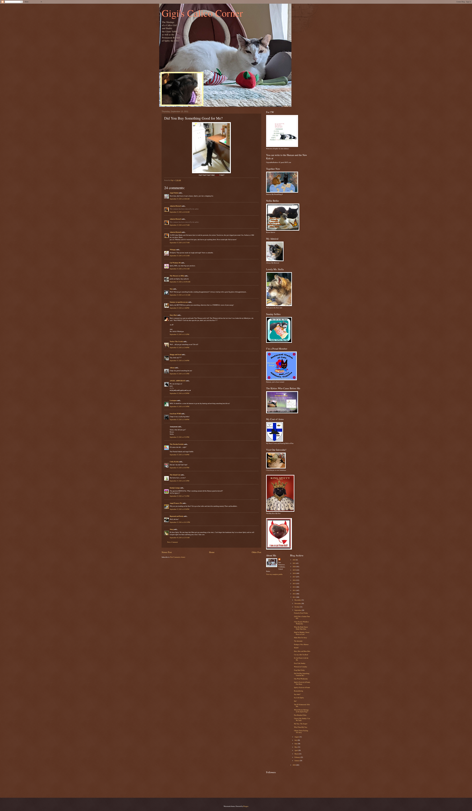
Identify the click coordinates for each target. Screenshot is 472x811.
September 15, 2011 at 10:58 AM (180, 282)
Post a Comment (172, 542)
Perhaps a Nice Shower (301, 644)
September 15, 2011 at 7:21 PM (179, 496)
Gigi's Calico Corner (202, 12)
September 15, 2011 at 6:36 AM (179, 212)
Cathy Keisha (174, 461)
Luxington (173, 400)
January (297, 760)
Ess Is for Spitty (299, 697)
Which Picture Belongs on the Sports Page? (301, 711)
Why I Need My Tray (300, 727)
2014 (294, 587)
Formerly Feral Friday (301, 613)
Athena (172, 367)
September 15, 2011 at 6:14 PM (179, 481)
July (296, 740)
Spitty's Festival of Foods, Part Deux (302, 683)
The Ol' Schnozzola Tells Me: (302, 705)
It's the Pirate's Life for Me (301, 659)
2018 (294, 573)
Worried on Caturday (300, 667)
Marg (171, 529)
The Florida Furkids (177, 444)
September (298, 610)
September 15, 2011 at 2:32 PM (179, 334)
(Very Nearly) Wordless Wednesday (301, 623)
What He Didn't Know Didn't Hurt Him (301, 628)
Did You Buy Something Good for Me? (301, 674)
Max (171, 289)
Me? (295, 701)
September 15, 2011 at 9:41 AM (179, 269)
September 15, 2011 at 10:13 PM (180, 522)
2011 (294, 597)
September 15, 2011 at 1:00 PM (179, 308)
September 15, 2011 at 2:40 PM (179, 347)
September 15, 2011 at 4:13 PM (179, 374)
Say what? (297, 694)
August (297, 737)
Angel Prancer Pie (176, 503)
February (297, 757)
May (296, 747)
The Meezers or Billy (177, 276)
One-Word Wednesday (301, 679)
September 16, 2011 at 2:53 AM (179, 537)
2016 (294, 580)
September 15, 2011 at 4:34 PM (179, 406)
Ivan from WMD (175, 413)
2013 (294, 590)
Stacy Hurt (173, 315)
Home (211, 552)
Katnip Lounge (175, 488)
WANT (296, 648)
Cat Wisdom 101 (175, 263)
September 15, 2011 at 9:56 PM (179, 509)
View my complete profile (274, 574)
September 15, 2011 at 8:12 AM (179, 255)
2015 (294, 583)
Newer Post (167, 552)
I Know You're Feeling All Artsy (301, 731)
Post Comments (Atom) (177, 557)
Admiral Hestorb (175, 206)
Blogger (245, 806)
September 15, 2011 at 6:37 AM (179, 225)
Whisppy (173, 249)
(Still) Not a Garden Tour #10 (302, 617)
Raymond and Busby (176, 516)
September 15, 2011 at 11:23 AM (180, 295)
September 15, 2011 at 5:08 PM (179, 419)
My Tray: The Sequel (300, 724)
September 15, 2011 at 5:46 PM (179, 454)
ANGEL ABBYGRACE (177, 381)
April (296, 750)
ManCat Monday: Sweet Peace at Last (301, 633)
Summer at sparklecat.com (179, 302)
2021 (294, 563)
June (296, 743)
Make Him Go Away (300, 637)
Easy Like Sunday (299, 663)
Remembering (298, 691)
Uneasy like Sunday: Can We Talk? (302, 719)
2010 (294, 765)
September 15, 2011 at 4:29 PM (179, 393)
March (297, 754)
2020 (294, 566)
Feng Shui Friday (299, 670)
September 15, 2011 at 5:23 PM (179, 437)
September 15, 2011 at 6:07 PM (179, 468)
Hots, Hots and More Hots (302, 651)
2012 (294, 594)
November (298, 603)
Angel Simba (174, 193)
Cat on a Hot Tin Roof (301, 654)
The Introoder (298, 641)
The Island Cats (175, 475)
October (297, 607)
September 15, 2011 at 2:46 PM (179, 360)
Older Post (256, 552)
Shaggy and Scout (175, 354)
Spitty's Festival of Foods (302, 687)
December (298, 600)
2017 (294, 577)
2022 (294, 560)
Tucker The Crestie (176, 341)
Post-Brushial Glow (300, 715)
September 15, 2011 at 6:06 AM (179, 199)
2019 (294, 570)
